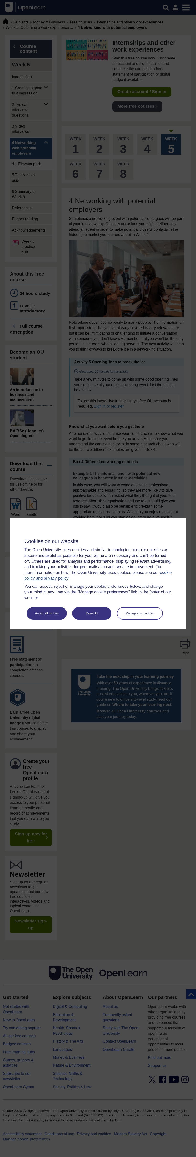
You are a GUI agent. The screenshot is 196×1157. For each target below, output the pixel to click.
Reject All (92, 613)
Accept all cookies (47, 613)
